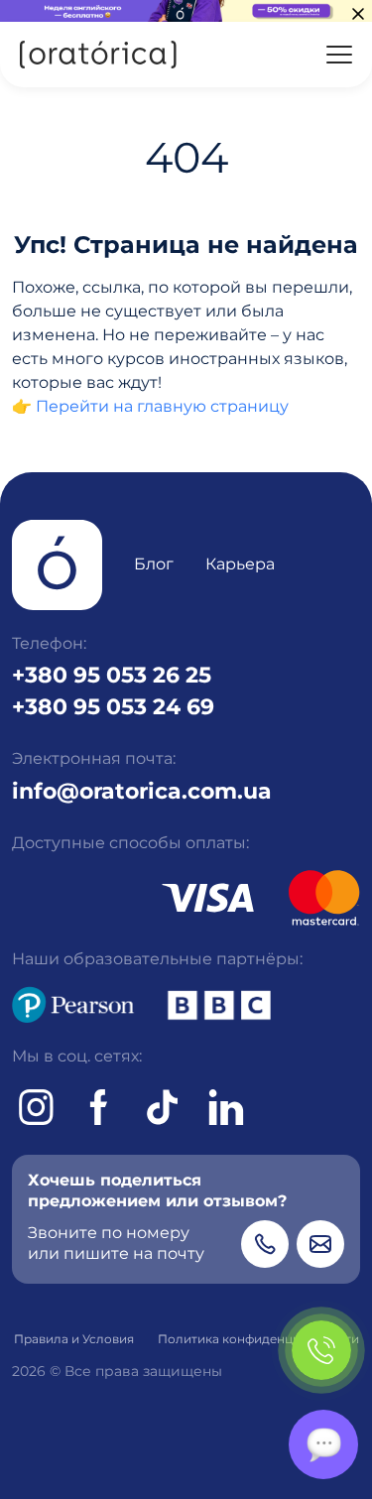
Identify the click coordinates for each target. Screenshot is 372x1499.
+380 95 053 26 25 (111, 674)
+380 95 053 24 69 (113, 706)
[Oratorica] (97, 54)
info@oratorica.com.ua (142, 791)
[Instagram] (36, 1107)
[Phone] (265, 1244)
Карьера (240, 564)
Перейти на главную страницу (162, 406)
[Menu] (339, 54)
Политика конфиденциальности (258, 1338)
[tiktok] (162, 1107)
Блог (154, 564)
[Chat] (323, 1444)
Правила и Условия (74, 1338)
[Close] (358, 14)
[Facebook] (99, 1107)
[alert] (186, 11)
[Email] (320, 1244)
